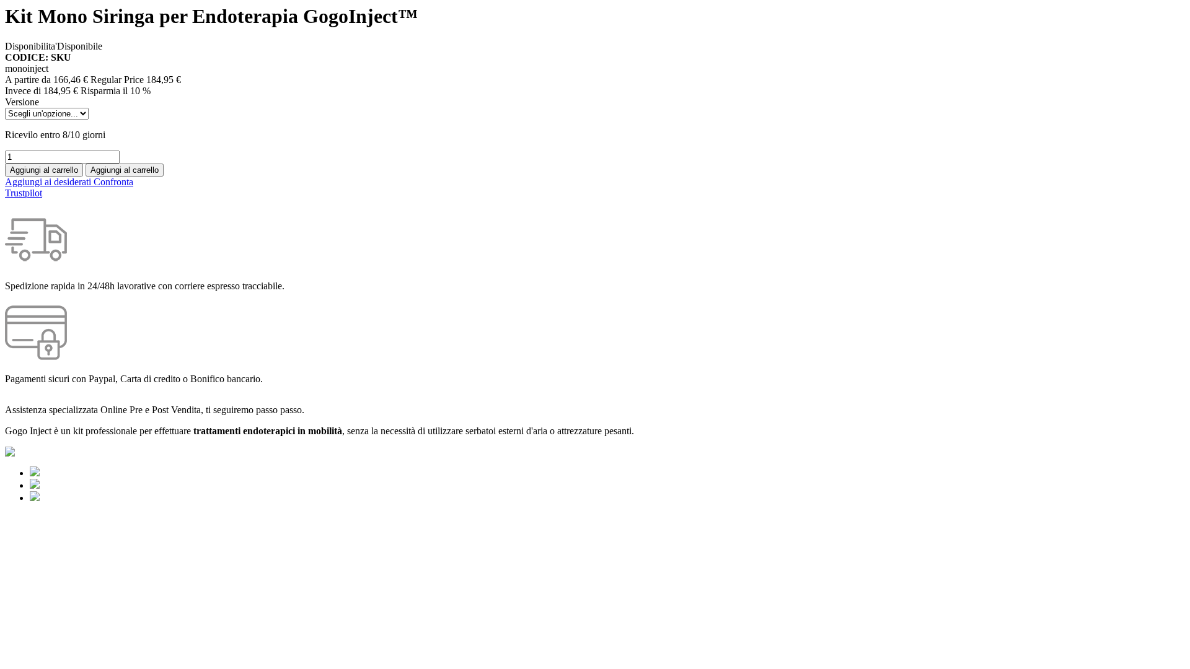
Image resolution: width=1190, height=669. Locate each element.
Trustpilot (23, 193)
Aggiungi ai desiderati (49, 182)
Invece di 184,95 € (41, 90)
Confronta (113, 182)
